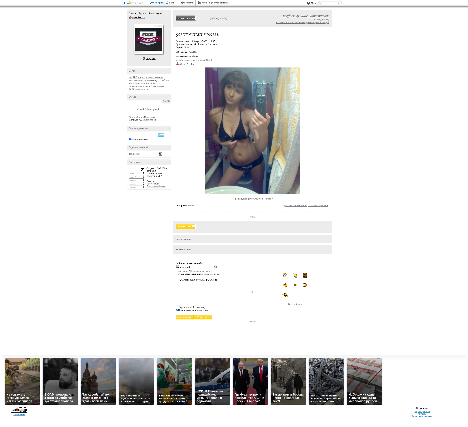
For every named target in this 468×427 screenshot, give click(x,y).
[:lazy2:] (295, 275)
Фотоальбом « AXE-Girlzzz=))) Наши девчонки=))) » (302, 22)
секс (158, 83)
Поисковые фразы (156, 186)
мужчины (133, 83)
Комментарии (155, 13)
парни (152, 83)
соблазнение (136, 86)
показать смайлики (210, 273)
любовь (165, 80)
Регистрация (159, 2)
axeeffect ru (130, 17)
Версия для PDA (422, 411)
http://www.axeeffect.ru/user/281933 (194, 60)
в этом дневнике (139, 139)
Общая (187, 47)
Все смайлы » (295, 304)
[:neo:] (285, 295)
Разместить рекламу (422, 416)
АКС (135, 77)
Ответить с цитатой (318, 205)
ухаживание (143, 89)
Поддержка (308, 3)
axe (130, 77)
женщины (133, 80)
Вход (171, 2)
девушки (158, 77)
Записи (132, 13)
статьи (146, 86)
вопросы (150, 77)
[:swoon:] (295, 284)
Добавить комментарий (295, 205)
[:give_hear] (285, 285)
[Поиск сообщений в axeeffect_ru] (161, 135)
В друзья (151, 58)
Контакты (422, 414)
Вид (313, 3)
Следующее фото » (263, 198)
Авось (204, 2)
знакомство (144, 80)
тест (131, 88)
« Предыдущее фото (242, 198)
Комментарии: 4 (150, 120)
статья (155, 85)
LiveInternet (134, 3)
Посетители (152, 184)
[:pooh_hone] (305, 275)
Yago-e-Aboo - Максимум (142, 117)
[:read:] (284, 274)
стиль (161, 86)
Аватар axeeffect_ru (148, 39)
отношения (143, 83)
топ (136, 89)
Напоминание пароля (201, 271)
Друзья (142, 13)
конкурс (155, 80)
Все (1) (166, 101)
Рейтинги (188, 2)
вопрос (141, 77)
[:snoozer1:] (305, 285)
